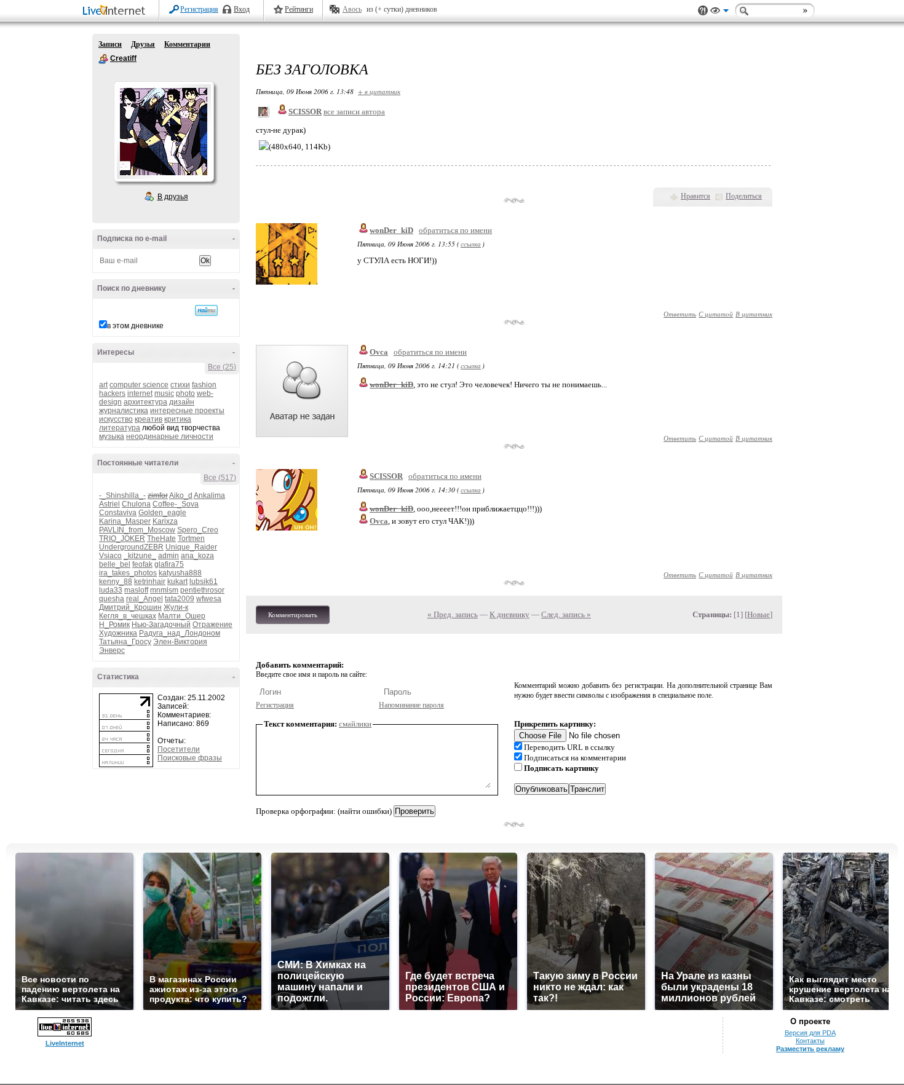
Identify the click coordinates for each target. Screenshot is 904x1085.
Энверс (112, 650)
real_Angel (144, 598)
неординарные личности (169, 436)
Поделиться (744, 196)
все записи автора (354, 111)
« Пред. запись (452, 614)
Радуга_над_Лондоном (179, 633)
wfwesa (208, 598)
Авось (352, 9)
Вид (719, 12)
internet (140, 393)
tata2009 (179, 598)
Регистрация (199, 9)
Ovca (379, 352)
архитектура (145, 402)
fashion (204, 385)
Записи (110, 44)
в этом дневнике (135, 326)
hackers (112, 393)
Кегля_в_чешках (127, 616)
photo (185, 393)
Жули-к (176, 607)
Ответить (680, 313)
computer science (139, 385)
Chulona (136, 504)
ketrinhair (149, 581)
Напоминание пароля (411, 705)
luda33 (110, 590)
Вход (242, 9)
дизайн (181, 402)
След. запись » (566, 614)
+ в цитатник (379, 91)
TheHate (161, 538)
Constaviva (118, 512)
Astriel (109, 504)
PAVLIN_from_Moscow (137, 530)
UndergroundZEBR (131, 547)
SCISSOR (386, 476)
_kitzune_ (140, 555)
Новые (758, 614)
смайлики (355, 723)
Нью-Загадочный (161, 624)
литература (119, 428)
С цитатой (716, 313)
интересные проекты (187, 410)
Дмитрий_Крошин (130, 607)
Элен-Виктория (180, 641)
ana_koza (197, 555)
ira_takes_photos (128, 573)
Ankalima (209, 495)
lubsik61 (203, 581)
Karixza (165, 521)
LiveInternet (116, 11)
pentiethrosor (202, 590)
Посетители (178, 749)
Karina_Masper (125, 521)
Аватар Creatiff (163, 131)
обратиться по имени (455, 230)
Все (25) (222, 367)
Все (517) (220, 477)
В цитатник (753, 313)
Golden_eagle (162, 512)
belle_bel (114, 564)
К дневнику (509, 614)
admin (168, 555)
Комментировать (292, 614)
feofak (142, 564)
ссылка (471, 243)
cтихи (180, 385)
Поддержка (703, 11)
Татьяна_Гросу (125, 641)
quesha (111, 598)
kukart (177, 581)
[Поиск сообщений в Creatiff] (206, 310)
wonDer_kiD (391, 230)
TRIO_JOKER (122, 538)
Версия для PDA (810, 1032)
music (164, 393)
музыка (111, 436)
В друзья (172, 196)
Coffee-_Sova (176, 504)
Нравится (695, 196)
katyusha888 (180, 573)
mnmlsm (164, 590)
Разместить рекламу (810, 1048)
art (103, 385)
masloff (136, 590)
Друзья (143, 44)
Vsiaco (110, 555)
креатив (148, 419)
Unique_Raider (191, 547)
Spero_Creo (197, 530)
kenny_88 (115, 581)
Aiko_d (180, 495)
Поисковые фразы (189, 758)
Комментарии (187, 44)
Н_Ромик (114, 624)
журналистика (123, 410)
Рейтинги (299, 9)
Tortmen (191, 538)
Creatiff (103, 59)
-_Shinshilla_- (122, 495)
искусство (116, 419)
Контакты (810, 1040)
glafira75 (169, 564)
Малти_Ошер (181, 616)
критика (177, 419)
